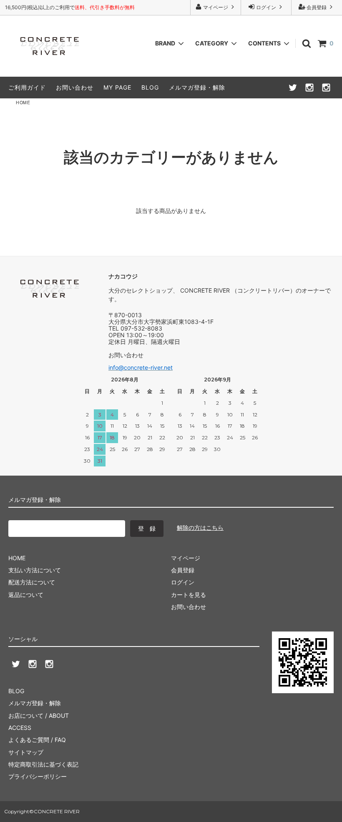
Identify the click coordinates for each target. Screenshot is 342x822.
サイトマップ (25, 752)
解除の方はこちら (200, 527)
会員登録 (316, 7)
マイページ (215, 7)
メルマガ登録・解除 (197, 87)
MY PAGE (117, 87)
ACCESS (19, 727)
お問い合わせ (74, 87)
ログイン (266, 7)
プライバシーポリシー (37, 776)
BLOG (150, 87)
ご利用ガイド (27, 87)
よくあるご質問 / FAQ (37, 739)
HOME (23, 102)
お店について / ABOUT (38, 715)
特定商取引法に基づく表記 (43, 764)
